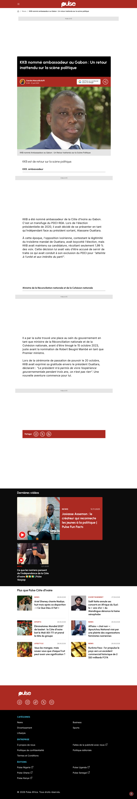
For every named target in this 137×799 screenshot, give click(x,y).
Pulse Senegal (80, 772)
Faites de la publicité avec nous (88, 745)
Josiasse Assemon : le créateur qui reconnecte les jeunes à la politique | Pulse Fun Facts (79, 520)
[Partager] (105, 81)
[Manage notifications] (131, 794)
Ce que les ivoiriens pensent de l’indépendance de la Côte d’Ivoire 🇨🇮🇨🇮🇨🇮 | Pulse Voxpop (33, 575)
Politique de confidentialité (30, 750)
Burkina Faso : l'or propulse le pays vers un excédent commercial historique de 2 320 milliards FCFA (103, 652)
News (24, 11)
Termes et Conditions (28, 755)
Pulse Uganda (80, 767)
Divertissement (95, 597)
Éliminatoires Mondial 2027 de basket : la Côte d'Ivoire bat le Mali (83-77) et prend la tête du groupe (49, 631)
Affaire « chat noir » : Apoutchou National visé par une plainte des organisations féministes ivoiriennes (104, 631)
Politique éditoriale (82, 750)
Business (77, 722)
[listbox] (68, 563)
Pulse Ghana (23, 772)
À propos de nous (26, 745)
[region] (68, 563)
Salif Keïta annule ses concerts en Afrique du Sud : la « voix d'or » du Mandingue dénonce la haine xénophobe (104, 608)
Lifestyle (38, 643)
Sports (37, 622)
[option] (33, 563)
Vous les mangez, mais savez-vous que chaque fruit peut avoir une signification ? (49, 651)
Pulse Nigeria (23, 767)
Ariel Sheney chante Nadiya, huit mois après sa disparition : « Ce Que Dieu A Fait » (50, 604)
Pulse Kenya (23, 778)
